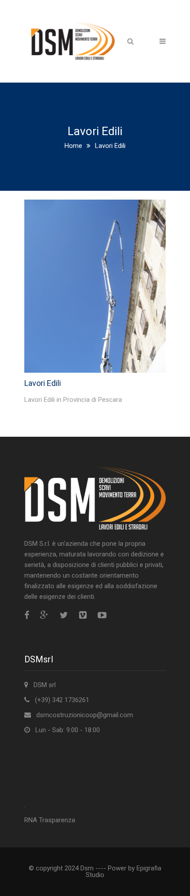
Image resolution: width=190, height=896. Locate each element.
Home (73, 146)
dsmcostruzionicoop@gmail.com (84, 715)
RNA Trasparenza (49, 820)
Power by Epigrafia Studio (123, 871)
